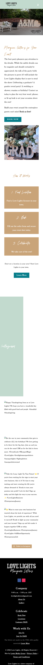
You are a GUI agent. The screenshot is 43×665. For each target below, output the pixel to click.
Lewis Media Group (18, 653)
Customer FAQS (21, 622)
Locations (21, 619)
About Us (21, 599)
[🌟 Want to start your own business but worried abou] (21, 525)
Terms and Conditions (21, 657)
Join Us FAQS (21, 636)
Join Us (21, 633)
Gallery (21, 603)
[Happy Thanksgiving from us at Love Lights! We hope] (21, 418)
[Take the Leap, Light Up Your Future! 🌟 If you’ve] (21, 489)
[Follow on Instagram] (23, 580)
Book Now (13, 119)
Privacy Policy (32, 653)
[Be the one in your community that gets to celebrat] (21, 454)
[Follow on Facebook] (19, 580)
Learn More (22, 275)
